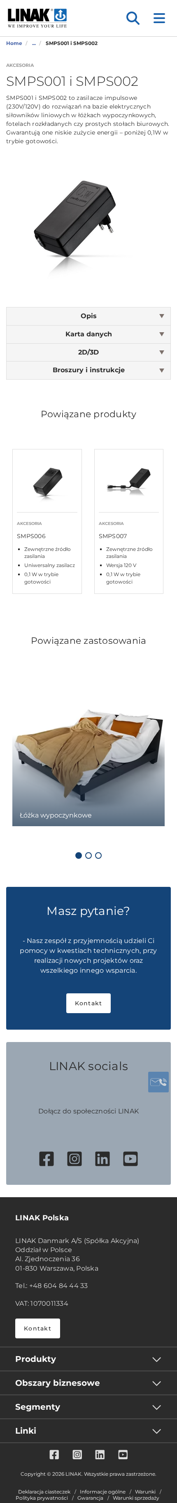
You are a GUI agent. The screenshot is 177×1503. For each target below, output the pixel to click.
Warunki (145, 1492)
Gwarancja (90, 1498)
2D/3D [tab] (88, 352)
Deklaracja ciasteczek (44, 1492)
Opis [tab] (89, 316)
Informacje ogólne (103, 1492)
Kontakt (88, 1003)
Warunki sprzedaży (136, 1498)
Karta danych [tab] (88, 334)
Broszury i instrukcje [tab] (89, 370)
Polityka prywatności (42, 1498)
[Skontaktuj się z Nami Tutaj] (158, 1082)
